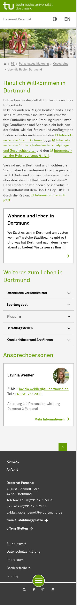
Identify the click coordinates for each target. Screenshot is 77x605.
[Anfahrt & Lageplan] (33, 589)
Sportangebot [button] (17, 304)
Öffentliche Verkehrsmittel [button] (27, 293)
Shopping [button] (14, 316)
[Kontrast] (55, 19)
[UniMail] (53, 589)
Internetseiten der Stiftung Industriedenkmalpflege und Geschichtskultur (36, 145)
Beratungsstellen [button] (20, 328)
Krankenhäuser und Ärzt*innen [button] (30, 340)
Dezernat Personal (17, 19)
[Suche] (24, 589)
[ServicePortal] (43, 589)
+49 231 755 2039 (28, 394)
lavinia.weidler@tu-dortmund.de (44, 389)
